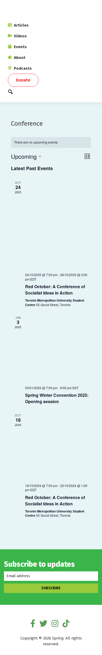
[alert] (51, 142)
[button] (51, 93)
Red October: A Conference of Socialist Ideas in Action (55, 289)
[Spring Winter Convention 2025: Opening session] (58, 348)
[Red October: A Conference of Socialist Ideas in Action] (58, 224)
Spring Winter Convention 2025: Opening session (56, 398)
